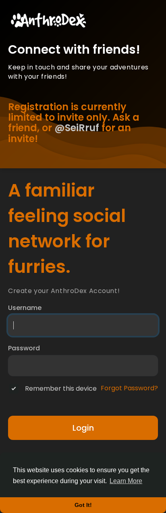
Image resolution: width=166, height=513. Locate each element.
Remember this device (61, 388)
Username (25, 308)
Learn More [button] (126, 480)
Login (83, 427)
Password (24, 348)
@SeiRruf (76, 127)
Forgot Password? (129, 388)
